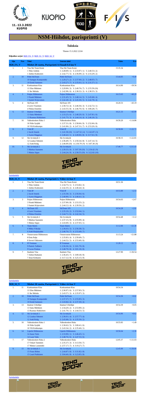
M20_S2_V (49, 56)
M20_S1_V (39, 56)
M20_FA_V (28, 56)
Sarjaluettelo (14, 175)
